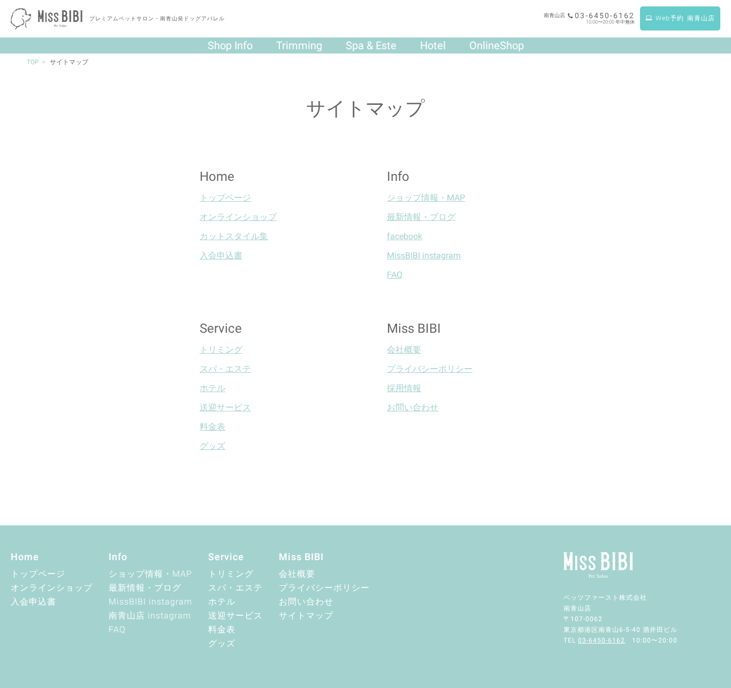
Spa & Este (371, 45)
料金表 (212, 427)
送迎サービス (225, 407)
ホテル (212, 388)
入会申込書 (221, 255)
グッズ (212, 446)
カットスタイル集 (234, 236)
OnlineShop (496, 45)
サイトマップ (306, 615)
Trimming (299, 45)
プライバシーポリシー (430, 369)
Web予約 (685, 18)
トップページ (225, 198)
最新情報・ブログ (421, 217)
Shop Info (230, 45)
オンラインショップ (238, 217)
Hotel (433, 45)
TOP (33, 62)
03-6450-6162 (605, 15)
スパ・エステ (225, 369)
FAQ (394, 275)
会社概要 (404, 350)
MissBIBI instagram (424, 255)
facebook (404, 236)
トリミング (221, 350)
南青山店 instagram (150, 615)
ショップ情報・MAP (426, 198)
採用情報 (404, 388)
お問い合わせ (412, 407)
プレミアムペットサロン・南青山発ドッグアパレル (157, 18)
